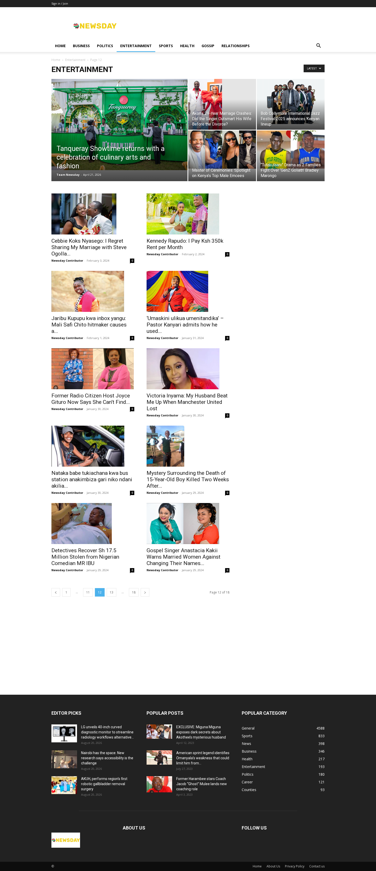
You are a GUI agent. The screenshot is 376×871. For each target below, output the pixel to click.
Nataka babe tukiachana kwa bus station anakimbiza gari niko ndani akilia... (91, 479)
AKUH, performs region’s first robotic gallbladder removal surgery (104, 784)
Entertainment (136, 45)
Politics (105, 45)
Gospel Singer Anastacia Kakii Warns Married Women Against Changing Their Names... (183, 556)
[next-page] (145, 592)
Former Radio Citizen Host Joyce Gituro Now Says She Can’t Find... (90, 399)
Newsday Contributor (67, 260)
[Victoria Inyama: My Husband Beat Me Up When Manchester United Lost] (188, 368)
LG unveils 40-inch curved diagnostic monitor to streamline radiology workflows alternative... (107, 732)
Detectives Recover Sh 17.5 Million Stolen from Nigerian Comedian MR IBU (85, 556)
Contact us (317, 866)
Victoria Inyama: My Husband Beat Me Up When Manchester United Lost (187, 402)
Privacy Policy (294, 866)
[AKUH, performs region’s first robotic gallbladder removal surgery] (64, 785)
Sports (166, 45)
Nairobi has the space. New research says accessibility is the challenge (107, 758)
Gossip (208, 45)
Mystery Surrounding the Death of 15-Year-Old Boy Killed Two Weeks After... (188, 479)
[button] (318, 46)
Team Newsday (68, 175)
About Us (273, 866)
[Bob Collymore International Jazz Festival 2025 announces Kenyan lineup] (291, 101)
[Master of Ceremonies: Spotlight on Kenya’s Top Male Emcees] (222, 149)
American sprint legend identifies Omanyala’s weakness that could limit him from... (202, 758)
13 (111, 592)
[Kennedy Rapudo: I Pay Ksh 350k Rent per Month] (188, 213)
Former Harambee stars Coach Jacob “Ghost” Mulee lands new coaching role (201, 784)
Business (81, 45)
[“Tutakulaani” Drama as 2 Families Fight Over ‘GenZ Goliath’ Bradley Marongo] (291, 149)
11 (88, 592)
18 (134, 592)
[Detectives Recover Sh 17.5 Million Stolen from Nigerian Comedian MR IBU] (92, 523)
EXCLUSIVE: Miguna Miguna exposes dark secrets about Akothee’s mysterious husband (201, 732)
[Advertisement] (188, 656)
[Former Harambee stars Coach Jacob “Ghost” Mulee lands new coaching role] (159, 784)
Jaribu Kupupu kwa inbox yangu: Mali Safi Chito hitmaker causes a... (89, 324)
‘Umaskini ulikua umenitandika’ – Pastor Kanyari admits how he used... (185, 324)
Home (60, 45)
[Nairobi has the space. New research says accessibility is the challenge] (64, 759)
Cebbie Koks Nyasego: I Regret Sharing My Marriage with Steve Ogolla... (89, 247)
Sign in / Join (59, 3)
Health (187, 45)
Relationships (236, 45)
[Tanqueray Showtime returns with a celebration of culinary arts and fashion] (119, 124)
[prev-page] (55, 592)
